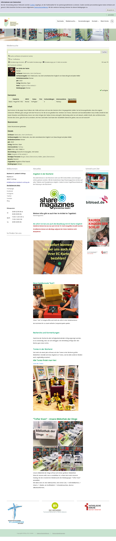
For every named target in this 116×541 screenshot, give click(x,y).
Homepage (10, 188)
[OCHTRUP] (11, 22)
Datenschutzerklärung (41, 7)
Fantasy (20, 147)
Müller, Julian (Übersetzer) (46, 157)
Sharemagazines (38, 215)
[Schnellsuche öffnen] (112, 21)
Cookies (32, 5)
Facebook (10, 191)
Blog (8, 201)
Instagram (10, 193)
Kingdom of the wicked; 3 (28, 85)
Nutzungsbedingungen (58, 533)
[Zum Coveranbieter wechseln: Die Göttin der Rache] (11, 72)
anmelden (111, 15)
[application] (71, 21)
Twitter (9, 196)
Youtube (9, 198)
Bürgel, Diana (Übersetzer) (29, 157)
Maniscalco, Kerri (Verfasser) (32, 73)
